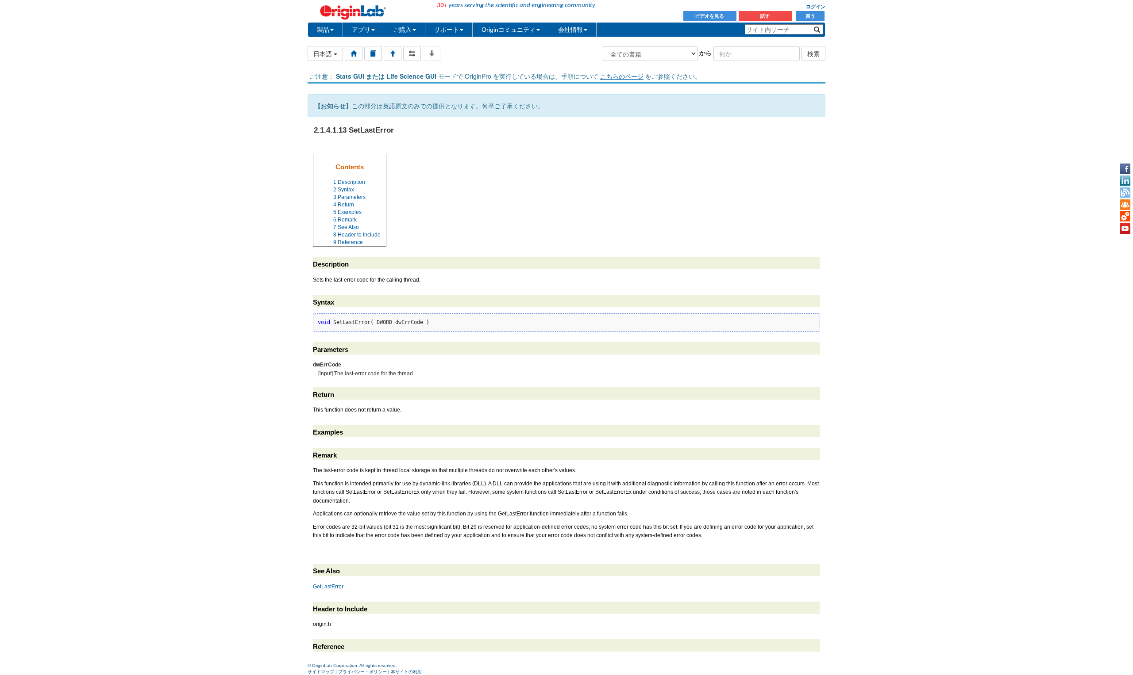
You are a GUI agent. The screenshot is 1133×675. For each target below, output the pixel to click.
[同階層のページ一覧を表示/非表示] (412, 53)
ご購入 (402, 29)
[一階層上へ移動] (392, 53)
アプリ (361, 29)
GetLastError (328, 586)
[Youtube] (1125, 228)
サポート (446, 29)
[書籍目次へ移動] (373, 53)
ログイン (815, 6)
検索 (813, 53)
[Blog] (1125, 192)
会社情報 (570, 29)
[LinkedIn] (1125, 181)
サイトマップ (321, 671)
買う (810, 16)
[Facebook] (1125, 169)
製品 (323, 29)
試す (765, 16)
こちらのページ (622, 76)
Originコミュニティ (509, 29)
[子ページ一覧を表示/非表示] (431, 53)
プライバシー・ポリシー (362, 671)
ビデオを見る (710, 16)
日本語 (323, 53)
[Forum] (1125, 204)
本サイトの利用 (406, 671)
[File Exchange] (1125, 216)
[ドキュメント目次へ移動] (353, 53)
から (705, 52)
